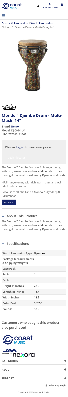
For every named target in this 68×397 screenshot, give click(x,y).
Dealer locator (16, 157)
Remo (15, 126)
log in (20, 147)
